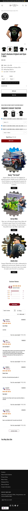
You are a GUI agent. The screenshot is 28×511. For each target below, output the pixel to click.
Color (11, 76)
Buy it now (14, 95)
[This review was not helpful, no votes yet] (24, 335)
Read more (5, 356)
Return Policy (4, 479)
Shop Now (14, 230)
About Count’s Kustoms (6, 474)
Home (2, 10)
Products (3, 472)
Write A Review (14, 304)
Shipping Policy (5, 482)
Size (2, 76)
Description (4, 86)
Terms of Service (5, 484)
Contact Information (5, 487)
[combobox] (21, 314)
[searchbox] (8, 310)
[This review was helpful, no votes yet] (21, 335)
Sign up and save (6, 492)
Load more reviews (14, 431)
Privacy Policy (4, 477)
